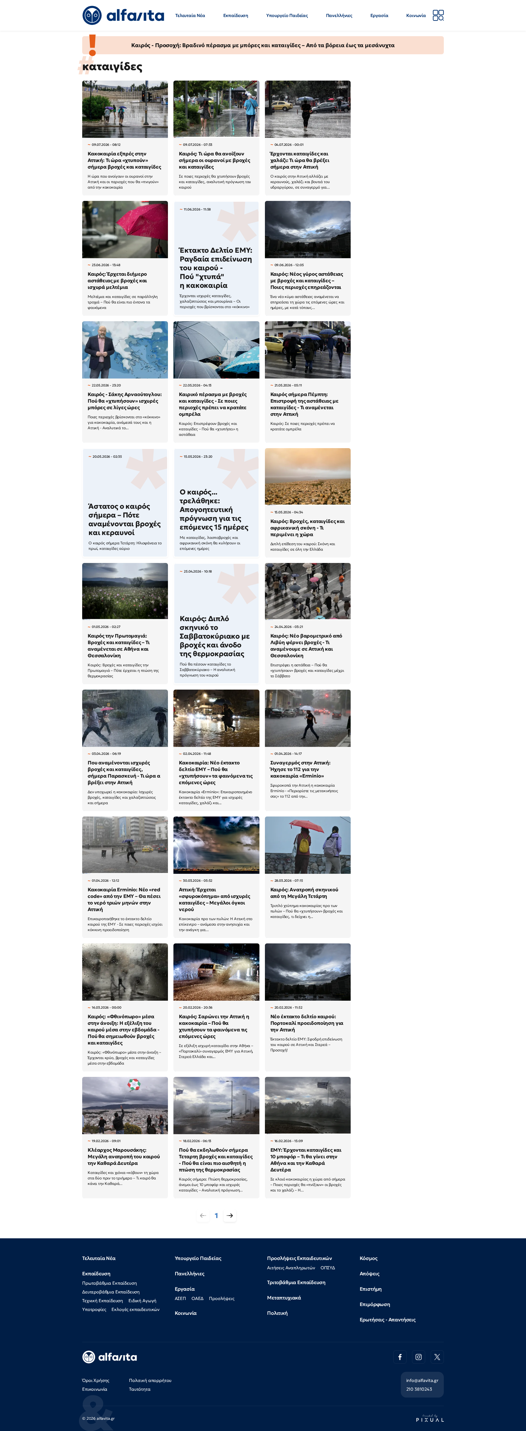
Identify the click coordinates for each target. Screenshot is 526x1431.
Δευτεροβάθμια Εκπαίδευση (111, 1292)
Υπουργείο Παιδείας (287, 15)
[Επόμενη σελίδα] (230, 1215)
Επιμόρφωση (375, 1304)
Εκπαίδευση (235, 15)
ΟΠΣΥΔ (328, 1267)
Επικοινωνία (94, 1389)
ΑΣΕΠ (180, 1298)
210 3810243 (419, 1389)
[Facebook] (400, 1357)
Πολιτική (277, 1313)
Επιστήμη (371, 1289)
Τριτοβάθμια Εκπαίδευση (296, 1282)
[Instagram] (418, 1357)
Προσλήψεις (221, 1298)
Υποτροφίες (94, 1309)
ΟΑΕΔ (197, 1298)
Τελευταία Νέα (190, 15)
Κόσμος (369, 1258)
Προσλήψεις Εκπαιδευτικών (299, 1258)
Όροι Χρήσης (95, 1380)
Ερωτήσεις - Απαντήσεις (388, 1319)
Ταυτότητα (140, 1389)
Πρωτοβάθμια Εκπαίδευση (109, 1283)
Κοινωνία (416, 15)
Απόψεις (369, 1273)
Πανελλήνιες (339, 15)
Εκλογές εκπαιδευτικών (135, 1309)
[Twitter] (437, 1357)
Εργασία (379, 15)
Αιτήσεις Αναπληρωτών (291, 1267)
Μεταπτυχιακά (284, 1298)
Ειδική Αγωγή (142, 1300)
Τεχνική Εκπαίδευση (102, 1300)
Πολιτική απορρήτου (150, 1380)
